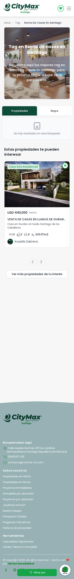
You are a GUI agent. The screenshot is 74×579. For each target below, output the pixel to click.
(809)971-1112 (13, 457)
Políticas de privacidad (17, 528)
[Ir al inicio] (23, 419)
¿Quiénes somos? (14, 505)
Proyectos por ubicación (18, 499)
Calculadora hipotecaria (18, 541)
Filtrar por (37, 572)
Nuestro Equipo (12, 511)
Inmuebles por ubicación (18, 493)
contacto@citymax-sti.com (23, 463)
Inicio (7, 23)
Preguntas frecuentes (16, 522)
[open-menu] (69, 8)
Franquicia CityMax (15, 516)
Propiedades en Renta (16, 482)
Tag (17, 23)
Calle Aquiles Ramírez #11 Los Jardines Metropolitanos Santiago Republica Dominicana (35, 449)
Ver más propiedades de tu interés (37, 274)
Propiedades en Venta (17, 476)
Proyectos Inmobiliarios (17, 488)
